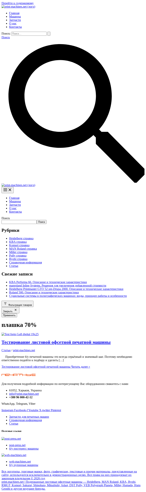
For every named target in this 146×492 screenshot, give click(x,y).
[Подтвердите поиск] (48, 34)
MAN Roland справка (23, 248)
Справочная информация (25, 262)
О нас (13, 23)
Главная (14, 13)
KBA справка (18, 241)
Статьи (13, 265)
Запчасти (15, 20)
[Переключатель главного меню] (8, 190)
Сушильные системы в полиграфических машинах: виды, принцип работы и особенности (68, 295)
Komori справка (19, 245)
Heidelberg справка (21, 238)
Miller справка (18, 252)
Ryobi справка (18, 259)
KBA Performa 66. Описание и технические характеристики (48, 282)
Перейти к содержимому (18, 3)
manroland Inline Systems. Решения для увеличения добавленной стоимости (57, 285)
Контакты (15, 26)
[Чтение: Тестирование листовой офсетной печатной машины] (20, 334)
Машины (15, 16)
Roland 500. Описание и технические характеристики (44, 292)
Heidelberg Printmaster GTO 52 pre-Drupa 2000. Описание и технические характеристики (66, 289)
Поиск (6, 218)
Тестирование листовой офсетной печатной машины (56, 342)
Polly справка (17, 255)
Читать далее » (46, 366)
